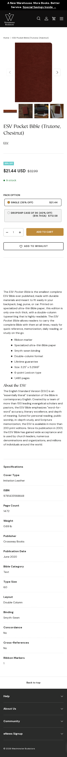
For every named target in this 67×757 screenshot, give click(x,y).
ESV (5, 143)
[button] (54, 18)
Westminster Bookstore (23, 748)
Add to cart (44, 231)
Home (6, 38)
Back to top (33, 682)
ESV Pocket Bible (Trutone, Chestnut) (30, 38)
